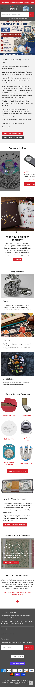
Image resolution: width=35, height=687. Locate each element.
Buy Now (17, 259)
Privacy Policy (15, 677)
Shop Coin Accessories (12, 133)
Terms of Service (25, 677)
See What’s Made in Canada (14, 521)
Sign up (28, 644)
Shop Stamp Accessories (13, 137)
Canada (16, 653)
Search (7, 677)
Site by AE (18, 680)
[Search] (31, 14)
